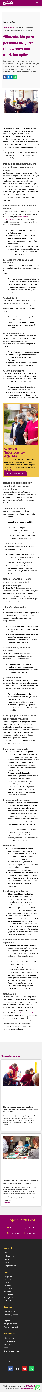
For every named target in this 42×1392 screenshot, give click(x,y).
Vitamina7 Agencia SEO (29, 1388)
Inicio (5, 28)
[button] (37, 3)
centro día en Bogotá (26, 1013)
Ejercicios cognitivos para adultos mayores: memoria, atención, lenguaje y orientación (20, 1109)
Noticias (11, 28)
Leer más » (6, 1127)
